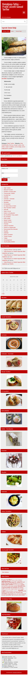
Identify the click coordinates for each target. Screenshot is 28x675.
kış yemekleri (7, 216)
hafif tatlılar (7, 583)
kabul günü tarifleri (7, 585)
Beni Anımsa (6, 177)
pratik (8, 587)
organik (4, 587)
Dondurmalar (7, 200)
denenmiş (6, 581)
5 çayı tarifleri (7, 580)
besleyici (20, 580)
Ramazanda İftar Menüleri (11, 229)
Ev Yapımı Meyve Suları (10, 206)
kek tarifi (19, 584)
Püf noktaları (13, 587)
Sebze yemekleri (8, 234)
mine (12, 31)
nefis (24, 586)
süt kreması (15, 591)
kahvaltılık (15, 584)
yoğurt (15, 593)
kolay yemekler (14, 586)
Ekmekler (6, 202)
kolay (22, 584)
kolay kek (3, 586)
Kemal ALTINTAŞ (17, 672)
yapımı (11, 592)
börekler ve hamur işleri (10, 191)
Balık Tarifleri (10, 143)
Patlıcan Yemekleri (8, 225)
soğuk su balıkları (9, 146)
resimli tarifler (8, 589)
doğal (12, 582)
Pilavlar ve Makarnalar (10, 227)
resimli (3, 589)
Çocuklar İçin (7, 195)
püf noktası (20, 587)
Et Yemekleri (7, 204)
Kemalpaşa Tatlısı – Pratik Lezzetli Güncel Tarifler (12, 6)
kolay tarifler (7, 218)
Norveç (11, 145)
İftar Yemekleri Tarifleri (10, 207)
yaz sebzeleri (16, 592)
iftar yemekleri (20, 583)
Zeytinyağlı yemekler (9, 241)
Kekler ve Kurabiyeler (9, 213)
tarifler (24, 591)
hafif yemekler (13, 583)
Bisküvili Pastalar (8, 189)
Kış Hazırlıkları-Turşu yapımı (11, 215)
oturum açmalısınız (17, 156)
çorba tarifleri (21, 595)
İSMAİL (12, 264)
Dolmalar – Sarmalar (9, 198)
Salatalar (6, 232)
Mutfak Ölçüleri (8, 222)
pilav (20, 145)
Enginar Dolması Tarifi (9, 249)
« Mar (3, 293)
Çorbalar (6, 197)
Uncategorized (8, 240)
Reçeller (6, 231)
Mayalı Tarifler (7, 220)
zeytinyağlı (19, 593)
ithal (21, 143)
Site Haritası (5, 572)
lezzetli (20, 586)
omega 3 (16, 145)
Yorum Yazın (19, 31)
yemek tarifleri (11, 593)
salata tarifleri (21, 589)
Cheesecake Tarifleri (9, 193)
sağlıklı (4, 591)
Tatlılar (5, 238)
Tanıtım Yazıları (8, 236)
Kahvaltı (6, 209)
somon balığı (18, 146)
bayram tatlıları (15, 580)
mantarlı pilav (5, 145)
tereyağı (7, 592)
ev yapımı (18, 582)
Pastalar (6, 224)
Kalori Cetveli (7, 211)
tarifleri (3, 592)
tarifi (20, 590)
